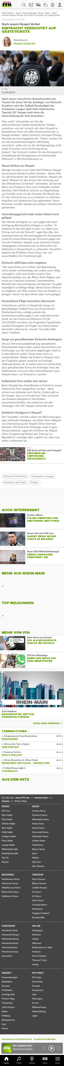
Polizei (35, 482)
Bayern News (38, 849)
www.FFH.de (22, 798)
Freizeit (6, 973)
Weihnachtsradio (10, 849)
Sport (18, 13)
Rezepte (6, 986)
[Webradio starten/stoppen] (51, 1048)
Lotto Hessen (8, 1007)
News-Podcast (39, 956)
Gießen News (38, 841)
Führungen (37, 999)
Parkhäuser (37, 909)
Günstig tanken (39, 905)
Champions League (42, 476)
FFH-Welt (38, 973)
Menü (57, 1063)
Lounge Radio (8, 845)
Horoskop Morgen (10, 935)
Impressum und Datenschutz (17, 1039)
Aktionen (36, 935)
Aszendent (7, 956)
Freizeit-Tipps (8, 999)
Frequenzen (37, 990)
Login (34, 1016)
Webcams (36, 943)
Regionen (8, 875)
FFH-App (36, 977)
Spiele (5, 1011)
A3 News (36, 892)
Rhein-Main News (10, 892)
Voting (35, 965)
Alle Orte (36, 862)
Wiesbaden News (40, 819)
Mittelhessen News (11, 888)
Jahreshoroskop (9, 947)
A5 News (36, 896)
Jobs (34, 994)
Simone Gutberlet (24, 43)
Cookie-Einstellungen (45, 1039)
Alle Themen (38, 866)
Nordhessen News (11, 879)
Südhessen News (10, 896)
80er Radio (7, 815)
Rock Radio (7, 828)
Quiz (4, 1024)
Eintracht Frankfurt (15, 476)
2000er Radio (8, 824)
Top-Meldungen (29, 13)
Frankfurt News (39, 815)
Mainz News (38, 824)
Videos (35, 939)
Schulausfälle (38, 918)
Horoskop (8, 926)
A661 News (38, 900)
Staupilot (38, 3)
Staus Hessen (38, 879)
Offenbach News (40, 836)
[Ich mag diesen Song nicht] (58, 1048)
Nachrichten (7, 13)
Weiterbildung (39, 1011)
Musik (19, 1063)
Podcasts (36, 952)
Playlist (31, 3)
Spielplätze (7, 982)
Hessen (5, 801)
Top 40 (5, 858)
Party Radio (7, 841)
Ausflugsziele (8, 994)
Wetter (45, 3)
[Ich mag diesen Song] (45, 1048)
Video (44, 1063)
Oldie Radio (7, 832)
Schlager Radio (9, 836)
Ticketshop (7, 1003)
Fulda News (37, 845)
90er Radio (7, 819)
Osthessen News (10, 883)
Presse (35, 1003)
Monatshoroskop (10, 943)
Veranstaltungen (10, 977)
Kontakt (36, 986)
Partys (5, 1029)
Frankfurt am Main (15, 482)
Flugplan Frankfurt (41, 913)
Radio (5, 806)
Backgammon (8, 1020)
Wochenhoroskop (10, 939)
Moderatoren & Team (42, 947)
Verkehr (37, 875)
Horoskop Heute (10, 930)
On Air (36, 926)
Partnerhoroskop (10, 952)
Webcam (52, 3)
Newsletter (37, 982)
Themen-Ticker (14, 731)
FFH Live (6, 811)
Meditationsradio (10, 853)
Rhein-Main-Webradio (46, 723)
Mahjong (6, 1016)
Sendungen (37, 930)
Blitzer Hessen (39, 883)
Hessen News (39, 811)
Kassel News (38, 828)
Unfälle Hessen (39, 888)
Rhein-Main (43, 13)
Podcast (32, 1063)
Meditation (7, 990)
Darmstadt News (40, 832)
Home (6, 1063)
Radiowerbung (39, 1007)
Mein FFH (59, 3)
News (35, 806)
